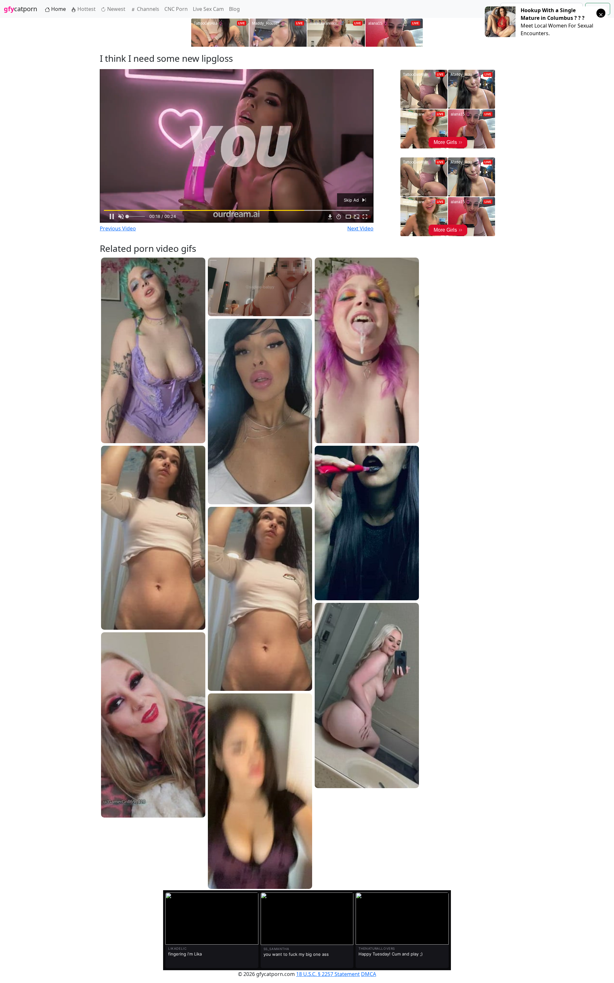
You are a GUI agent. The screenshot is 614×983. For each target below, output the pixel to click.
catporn (20, 8)
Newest (115, 8)
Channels (147, 8)
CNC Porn (176, 8)
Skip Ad (352, 200)
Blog (234, 8)
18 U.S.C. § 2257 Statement (328, 974)
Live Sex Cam (208, 8)
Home (58, 8)
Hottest (86, 8)
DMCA (368, 974)
